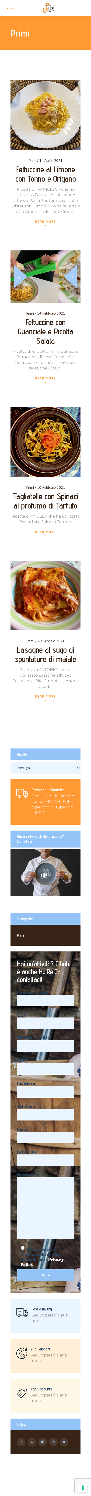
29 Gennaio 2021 (51, 640)
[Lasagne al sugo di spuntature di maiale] (45, 595)
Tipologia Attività (34, 1038)
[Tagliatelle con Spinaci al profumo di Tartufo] (45, 442)
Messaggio (27, 1174)
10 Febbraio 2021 (51, 487)
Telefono (26, 1106)
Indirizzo (26, 1083)
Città (22, 1060)
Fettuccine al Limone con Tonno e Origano (45, 173)
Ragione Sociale (33, 992)
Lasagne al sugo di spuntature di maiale (45, 654)
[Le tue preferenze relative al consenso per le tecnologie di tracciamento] (82, 1487)
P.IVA (22, 1015)
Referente (27, 1152)
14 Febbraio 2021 (51, 313)
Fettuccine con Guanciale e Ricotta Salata (45, 331)
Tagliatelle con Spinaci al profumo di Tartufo (45, 500)
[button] (70, 277)
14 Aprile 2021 (51, 160)
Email (23, 1129)
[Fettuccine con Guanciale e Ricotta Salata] (45, 276)
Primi (32, 160)
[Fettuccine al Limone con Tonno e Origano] (45, 115)
